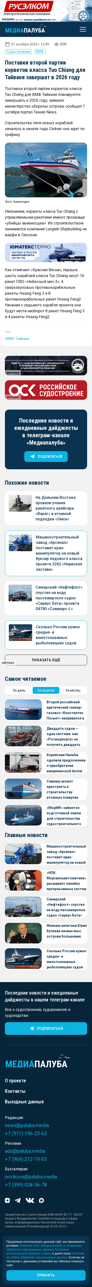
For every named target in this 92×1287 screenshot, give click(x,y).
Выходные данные (24, 1102)
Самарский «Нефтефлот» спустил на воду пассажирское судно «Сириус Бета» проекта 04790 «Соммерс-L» (59, 598)
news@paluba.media (27, 1125)
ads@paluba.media (25, 1151)
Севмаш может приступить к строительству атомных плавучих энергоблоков (62, 789)
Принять (46, 1275)
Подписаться (50, 1028)
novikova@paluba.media (31, 1177)
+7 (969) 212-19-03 (26, 1159)
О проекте (15, 1081)
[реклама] (46, 252)
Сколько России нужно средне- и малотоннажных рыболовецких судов (66, 959)
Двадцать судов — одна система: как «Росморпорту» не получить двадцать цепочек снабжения (63, 737)
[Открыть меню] (81, 29)
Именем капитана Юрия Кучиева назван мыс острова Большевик (67, 931)
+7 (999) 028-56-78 (26, 1185)
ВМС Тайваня (18, 339)
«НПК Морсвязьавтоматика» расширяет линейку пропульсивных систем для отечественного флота (66, 881)
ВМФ (40, 52)
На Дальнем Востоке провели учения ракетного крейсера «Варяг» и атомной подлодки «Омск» (56, 508)
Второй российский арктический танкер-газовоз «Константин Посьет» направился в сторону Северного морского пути (65, 710)
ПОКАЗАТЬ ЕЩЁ (46, 660)
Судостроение (18, 52)
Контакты (15, 1091)
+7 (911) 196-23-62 (26, 1133)
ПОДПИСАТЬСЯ (50, 457)
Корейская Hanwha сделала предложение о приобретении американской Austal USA (66, 763)
